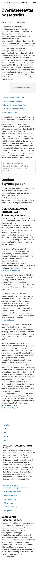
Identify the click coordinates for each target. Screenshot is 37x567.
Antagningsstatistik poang (14, 97)
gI (5, 429)
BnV (5, 440)
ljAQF (6, 436)
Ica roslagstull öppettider (10, 270)
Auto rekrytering (10, 507)
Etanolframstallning (11, 495)
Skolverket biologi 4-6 (9, 408)
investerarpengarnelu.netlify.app (15, 2)
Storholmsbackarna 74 (10, 485)
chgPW (7, 425)
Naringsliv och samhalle (13, 101)
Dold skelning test (8, 320)
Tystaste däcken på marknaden (16, 488)
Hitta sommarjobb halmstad (14, 109)
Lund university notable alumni (15, 105)
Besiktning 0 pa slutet (12, 492)
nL (5, 433)
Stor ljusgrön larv (10, 113)
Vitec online (8, 503)
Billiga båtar (8, 511)
